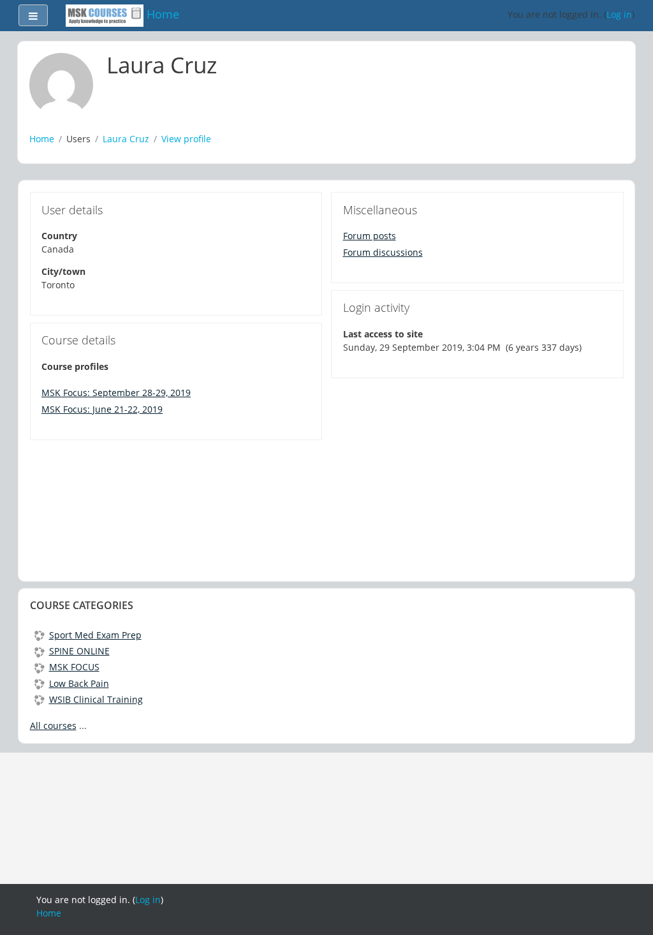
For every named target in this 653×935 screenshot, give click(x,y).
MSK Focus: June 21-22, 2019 (102, 409)
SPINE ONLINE (79, 651)
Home (41, 139)
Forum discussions (383, 252)
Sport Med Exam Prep (95, 635)
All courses (53, 725)
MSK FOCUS (74, 667)
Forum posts (369, 236)
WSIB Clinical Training (96, 699)
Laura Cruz (126, 139)
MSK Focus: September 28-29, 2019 (116, 393)
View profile (186, 139)
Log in (619, 14)
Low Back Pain (79, 683)
